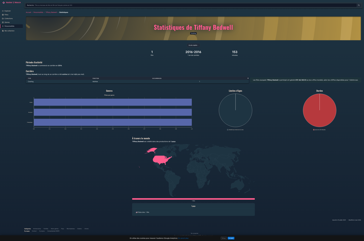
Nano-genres (55, 228)
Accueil (28, 12)
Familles (46, 228)
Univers (86, 228)
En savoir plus (183, 238)
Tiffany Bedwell (51, 12)
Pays (62, 228)
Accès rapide (193, 45)
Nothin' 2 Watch (13, 2)
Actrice (95, 81)
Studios (79, 228)
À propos (42, 231)
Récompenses (71, 228)
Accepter (231, 238)
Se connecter (194, 233)
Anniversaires (37, 228)
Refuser (224, 238)
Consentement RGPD (53, 231)
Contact (34, 231)
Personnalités (38, 12)
